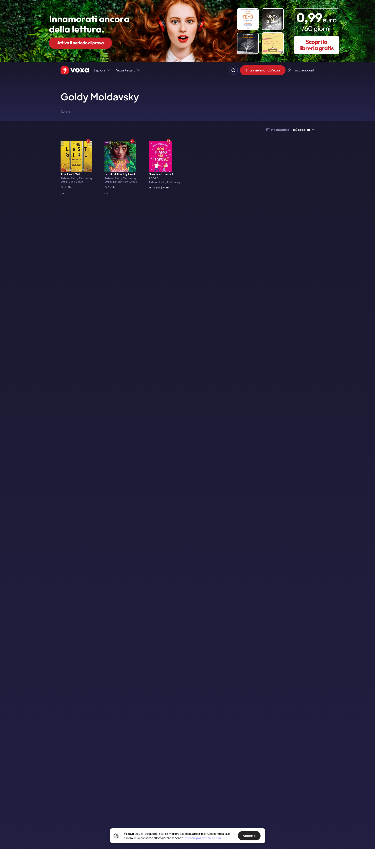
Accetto (249, 836)
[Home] (75, 70)
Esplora (99, 70)
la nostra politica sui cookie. (203, 838)
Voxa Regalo (126, 70)
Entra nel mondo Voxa (263, 70)
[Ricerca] (233, 70)
